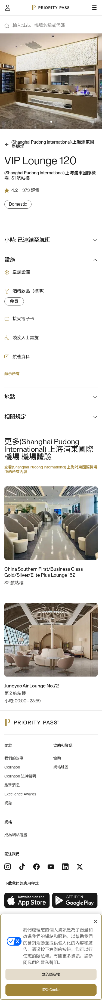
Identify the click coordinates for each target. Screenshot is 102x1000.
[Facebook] (36, 866)
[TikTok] (22, 866)
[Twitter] (79, 866)
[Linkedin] (65, 866)
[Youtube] (51, 866)
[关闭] (95, 921)
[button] (48, 122)
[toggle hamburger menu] (94, 7)
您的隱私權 (51, 974)
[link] (27, 900)
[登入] (7, 7)
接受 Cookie (51, 990)
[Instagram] (7, 866)
